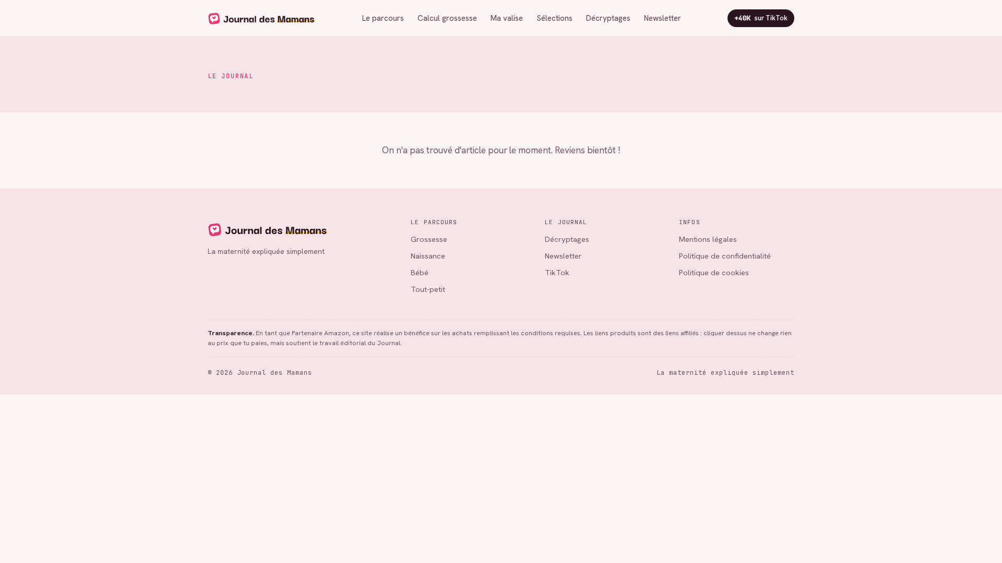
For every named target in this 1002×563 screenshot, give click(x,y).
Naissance (428, 256)
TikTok (557, 272)
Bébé (419, 272)
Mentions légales (708, 239)
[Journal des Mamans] (300, 229)
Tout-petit (428, 289)
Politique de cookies (714, 272)
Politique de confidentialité (725, 256)
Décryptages (608, 18)
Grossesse (429, 239)
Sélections (554, 18)
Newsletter (662, 18)
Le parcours (383, 18)
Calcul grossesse (447, 18)
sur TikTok (761, 18)
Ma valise (507, 18)
